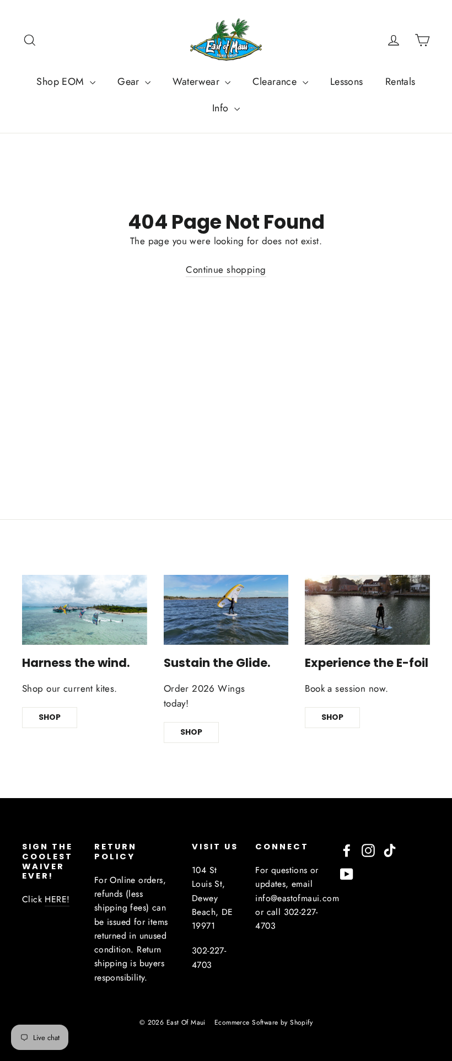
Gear (129, 81)
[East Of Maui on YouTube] (346, 873)
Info (222, 108)
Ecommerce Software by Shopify (263, 1022)
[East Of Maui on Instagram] (368, 849)
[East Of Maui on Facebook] (346, 849)
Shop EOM (61, 81)
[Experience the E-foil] (367, 610)
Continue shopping (226, 269)
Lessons (346, 81)
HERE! (57, 899)
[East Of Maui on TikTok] (389, 849)
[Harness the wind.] (84, 610)
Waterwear (197, 81)
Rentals (400, 81)
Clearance (275, 81)
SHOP (50, 717)
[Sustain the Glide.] (226, 610)
